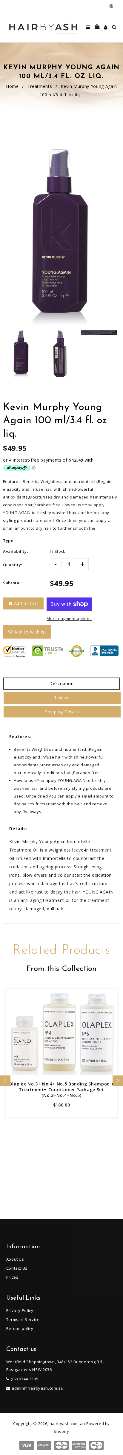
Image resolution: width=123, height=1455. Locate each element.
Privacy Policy (19, 1310)
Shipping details (62, 711)
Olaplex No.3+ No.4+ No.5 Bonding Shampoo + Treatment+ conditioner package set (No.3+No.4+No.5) (61, 1089)
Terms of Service (23, 1319)
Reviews (62, 697)
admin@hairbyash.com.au (37, 1388)
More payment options (69, 618)
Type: (8, 540)
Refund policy (19, 1328)
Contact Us (17, 1268)
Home (12, 86)
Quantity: (12, 564)
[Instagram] (111, 6)
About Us (15, 1259)
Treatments (39, 86)
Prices (12, 1277)
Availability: (15, 551)
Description (61, 683)
